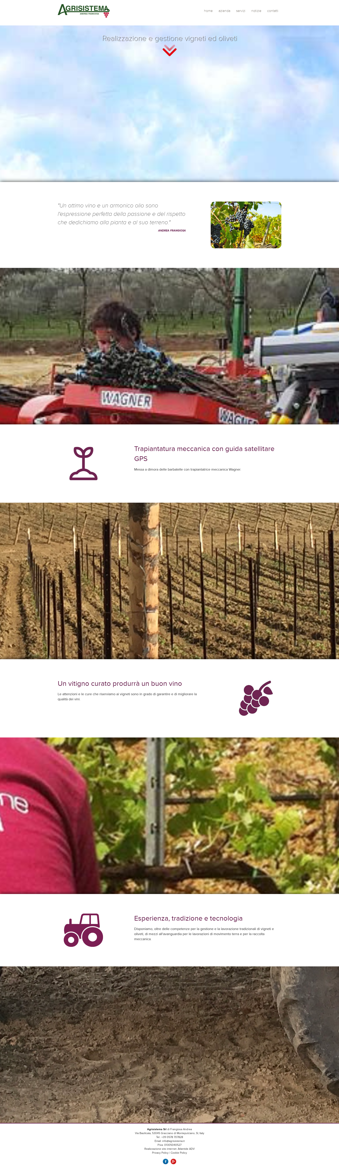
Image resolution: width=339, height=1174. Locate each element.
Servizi (240, 11)
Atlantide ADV (186, 1149)
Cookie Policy (179, 1152)
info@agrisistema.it (173, 1141)
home (208, 11)
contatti (272, 11)
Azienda (224, 11)
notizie (256, 11)
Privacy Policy (160, 1152)
